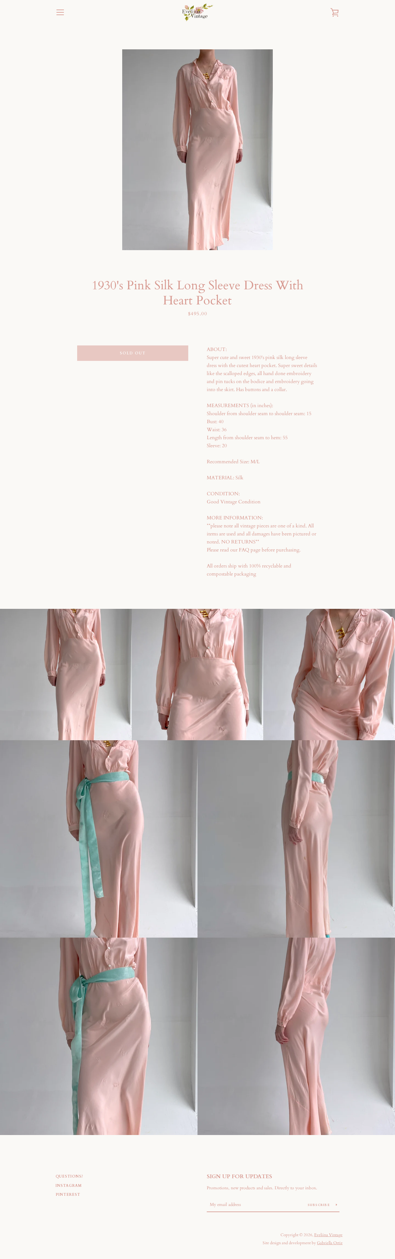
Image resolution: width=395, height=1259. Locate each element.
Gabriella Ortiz (330, 1243)
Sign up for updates (239, 1176)
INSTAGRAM (69, 1185)
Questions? (69, 1176)
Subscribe (319, 1205)
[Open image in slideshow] (197, 149)
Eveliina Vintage (328, 1235)
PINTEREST (68, 1194)
